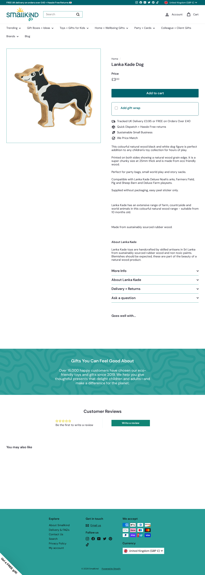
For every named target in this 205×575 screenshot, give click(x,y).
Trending (12, 28)
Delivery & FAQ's (59, 530)
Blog (27, 36)
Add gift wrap (130, 108)
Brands (11, 36)
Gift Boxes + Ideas (39, 28)
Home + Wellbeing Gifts (110, 28)
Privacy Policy (57, 543)
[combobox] (62, 14)
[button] (11, 564)
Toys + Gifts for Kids (73, 28)
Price (115, 74)
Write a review (130, 423)
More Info (119, 271)
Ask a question (123, 298)
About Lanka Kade (126, 280)
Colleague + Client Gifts (176, 28)
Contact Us (56, 534)
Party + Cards (143, 28)
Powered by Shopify (111, 568)
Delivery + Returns (125, 289)
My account (56, 548)
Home (114, 58)
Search (53, 539)
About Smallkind (59, 525)
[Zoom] (54, 96)
